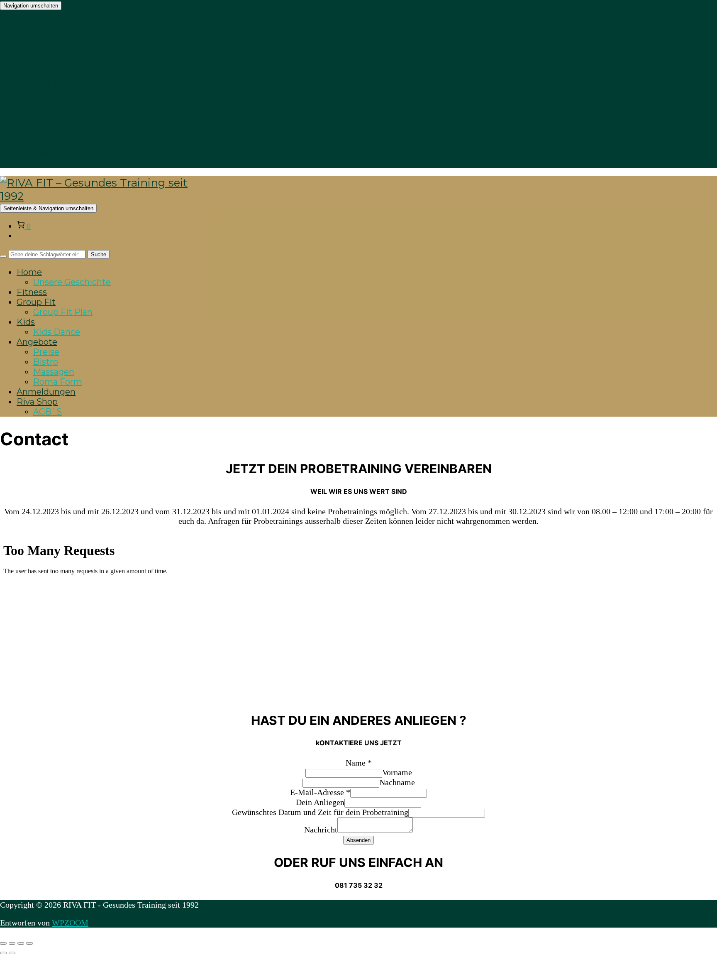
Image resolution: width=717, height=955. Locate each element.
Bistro (45, 113)
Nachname (397, 782)
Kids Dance (56, 83)
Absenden (358, 840)
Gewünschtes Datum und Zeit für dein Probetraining (320, 812)
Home (29, 23)
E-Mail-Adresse (320, 792)
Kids (26, 73)
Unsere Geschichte (72, 33)
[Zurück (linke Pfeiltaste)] (3, 953)
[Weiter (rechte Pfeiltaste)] (12, 953)
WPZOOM (70, 922)
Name (359, 762)
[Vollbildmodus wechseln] (12, 943)
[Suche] (3, 256)
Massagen (53, 123)
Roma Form (57, 133)
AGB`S (47, 163)
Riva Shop (37, 153)
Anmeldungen (46, 143)
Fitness (32, 43)
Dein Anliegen (320, 802)
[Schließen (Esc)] (29, 943)
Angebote (37, 93)
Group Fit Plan (63, 63)
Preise (46, 103)
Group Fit (36, 53)
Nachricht (320, 829)
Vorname (397, 772)
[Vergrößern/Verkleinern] (3, 943)
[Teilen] (20, 943)
